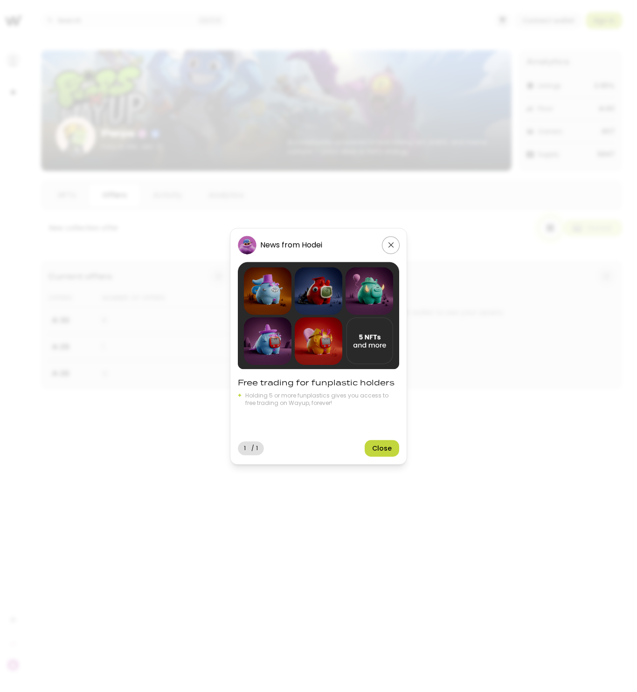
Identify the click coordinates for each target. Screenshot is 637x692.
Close (382, 447)
